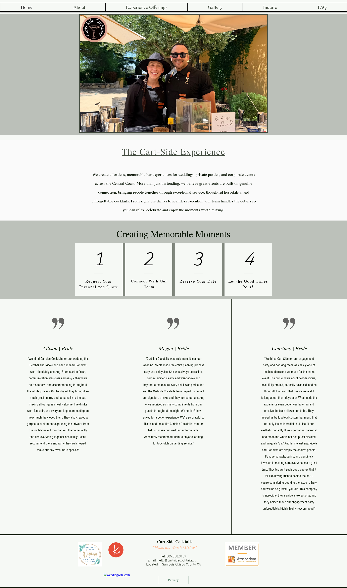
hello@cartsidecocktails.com (178, 561)
